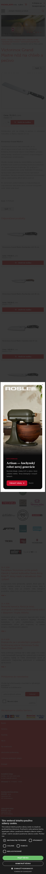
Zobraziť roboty (15, 483)
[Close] (42, 384)
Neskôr (31, 483)
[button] (23, 868)
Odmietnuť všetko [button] (23, 864)
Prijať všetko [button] (23, 858)
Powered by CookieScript (23, 871)
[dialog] (23, 845)
